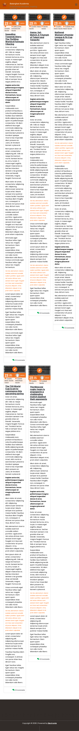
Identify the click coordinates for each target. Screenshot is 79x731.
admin (22, 23)
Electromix (52, 723)
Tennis (43, 29)
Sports (7, 30)
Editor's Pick (17, 26)
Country (7, 28)
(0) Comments (20, 360)
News (39, 26)
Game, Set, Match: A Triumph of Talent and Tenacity (39, 36)
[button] (76, 5)
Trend (7, 382)
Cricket (19, 378)
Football (67, 26)
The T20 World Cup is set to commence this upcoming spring (14, 390)
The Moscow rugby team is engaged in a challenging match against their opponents (38, 393)
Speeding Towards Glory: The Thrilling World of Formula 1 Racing (14, 39)
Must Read (18, 380)
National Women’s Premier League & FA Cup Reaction (64, 36)
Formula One (16, 28)
